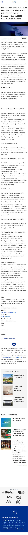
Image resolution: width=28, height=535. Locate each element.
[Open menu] (2, 2)
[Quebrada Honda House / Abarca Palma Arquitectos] (8, 401)
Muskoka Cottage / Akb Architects (19, 376)
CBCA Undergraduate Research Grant (19, 419)
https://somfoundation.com (8, 312)
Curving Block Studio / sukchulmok (18, 388)
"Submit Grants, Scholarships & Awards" (11, 357)
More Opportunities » (22, 465)
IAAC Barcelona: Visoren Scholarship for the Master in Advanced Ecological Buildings (19, 433)
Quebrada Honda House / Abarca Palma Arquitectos (19, 400)
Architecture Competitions (9, 338)
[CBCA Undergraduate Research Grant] (6, 422)
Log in (25, 1)
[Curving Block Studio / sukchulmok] (8, 390)
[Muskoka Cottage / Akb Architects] (8, 379)
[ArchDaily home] (14, 2)
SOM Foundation (5, 317)
